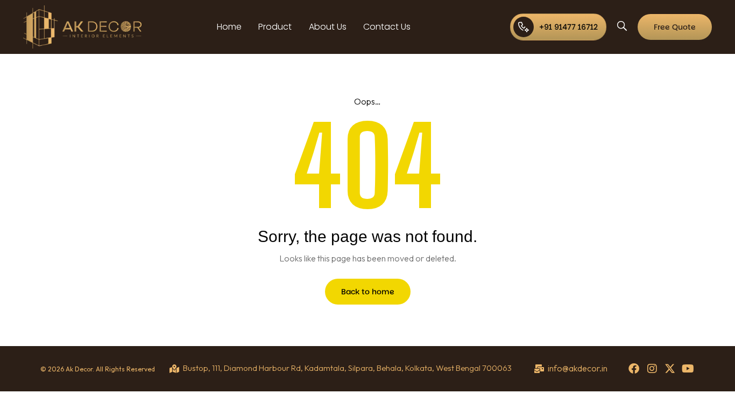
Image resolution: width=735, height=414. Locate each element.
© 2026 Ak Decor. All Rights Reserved (97, 369)
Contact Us (387, 26)
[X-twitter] (670, 369)
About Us (328, 26)
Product (275, 26)
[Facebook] (634, 369)
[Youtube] (688, 369)
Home (229, 26)
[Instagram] (652, 369)
